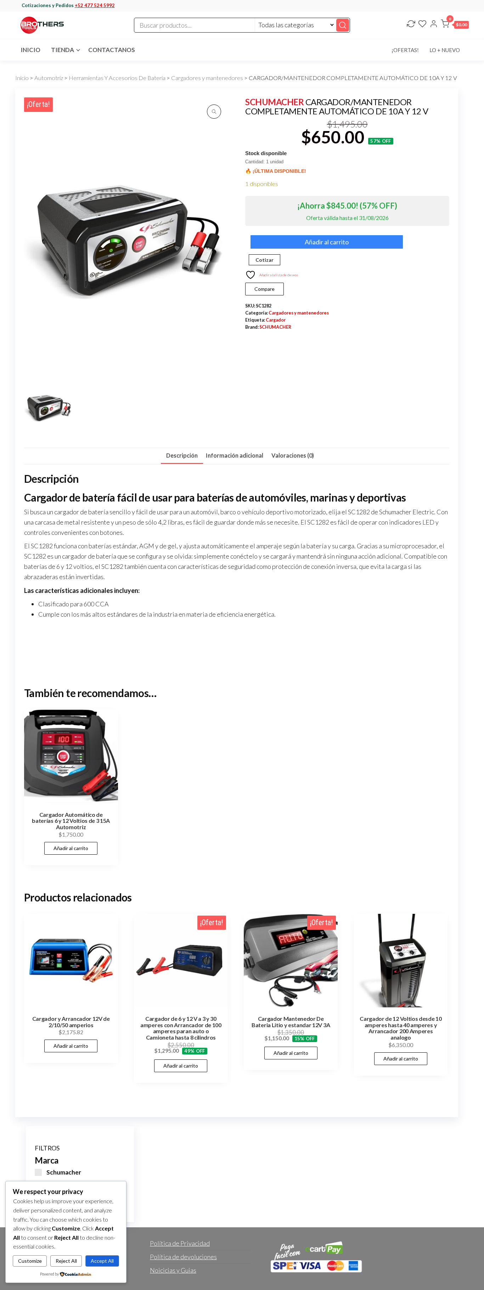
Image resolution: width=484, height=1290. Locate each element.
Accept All (102, 1261)
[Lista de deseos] (422, 24)
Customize (30, 1261)
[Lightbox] (214, 111)
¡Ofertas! (405, 50)
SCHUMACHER (274, 102)
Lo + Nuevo (444, 50)
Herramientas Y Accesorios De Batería (117, 77)
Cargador (276, 320)
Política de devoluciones (183, 1257)
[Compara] (411, 24)
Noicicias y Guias (173, 1270)
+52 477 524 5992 (95, 5)
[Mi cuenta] (433, 24)
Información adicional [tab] (234, 455)
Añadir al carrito (327, 242)
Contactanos (111, 49)
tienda (62, 49)
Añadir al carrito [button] (71, 848)
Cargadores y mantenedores (207, 77)
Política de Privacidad (180, 1243)
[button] (455, 25)
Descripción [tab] (182, 455)
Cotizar (264, 260)
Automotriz (48, 77)
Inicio (30, 49)
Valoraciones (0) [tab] (292, 455)
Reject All (66, 1261)
